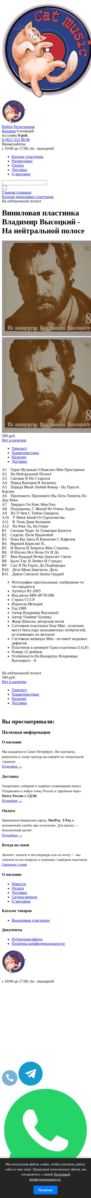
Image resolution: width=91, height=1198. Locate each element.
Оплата (18, 888)
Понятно (45, 1190)
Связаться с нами (14, 864)
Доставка (19, 893)
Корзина (9, 131)
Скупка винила (24, 897)
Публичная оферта (27, 939)
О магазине (21, 901)
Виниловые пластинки (31, 920)
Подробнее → (12, 766)
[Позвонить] (9, 1084)
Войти (7, 127)
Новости (19, 884)
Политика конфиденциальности (38, 943)
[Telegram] (30, 1084)
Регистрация (24, 127)
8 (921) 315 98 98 (16, 140)
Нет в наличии (14, 440)
